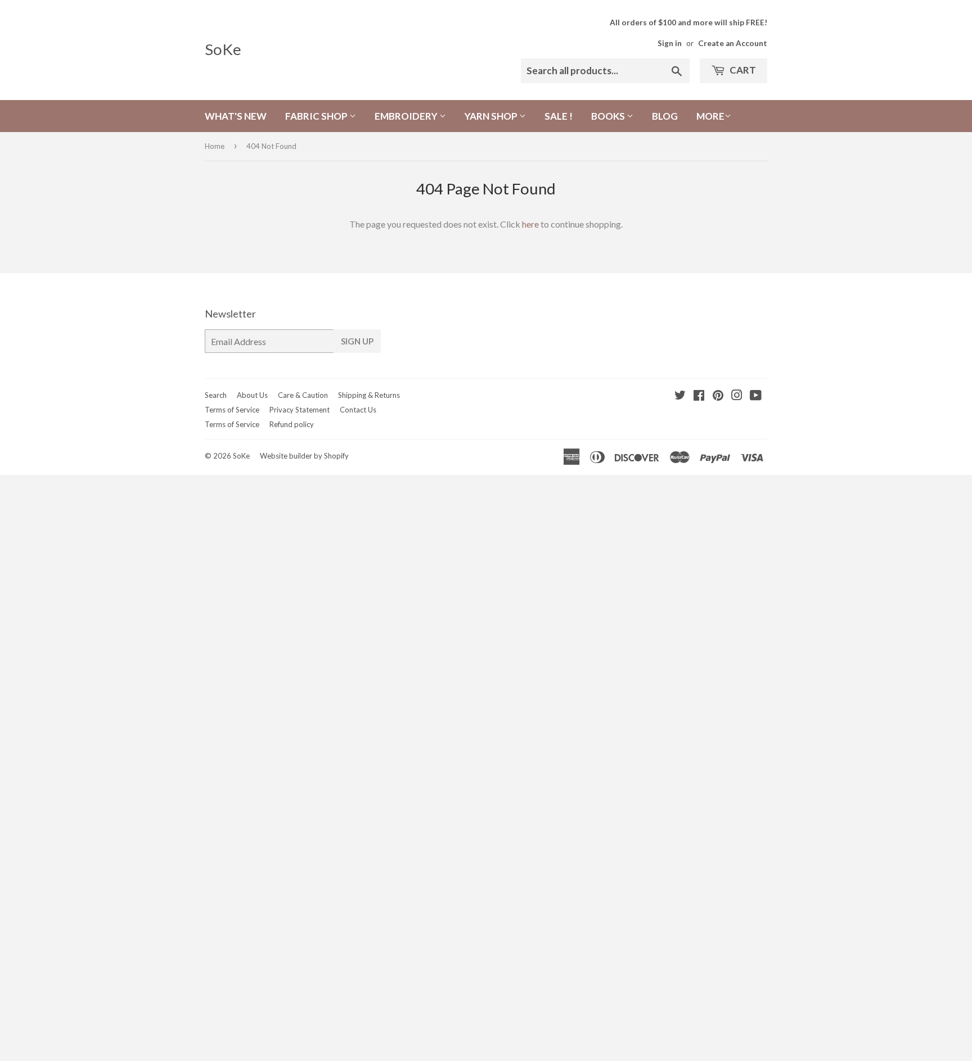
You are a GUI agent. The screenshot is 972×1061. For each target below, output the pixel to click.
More (710, 116)
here (530, 224)
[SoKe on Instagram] (736, 396)
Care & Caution (303, 395)
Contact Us (358, 409)
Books (609, 116)
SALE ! (558, 116)
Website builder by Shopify (304, 455)
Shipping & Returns (369, 395)
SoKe (223, 49)
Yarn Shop (492, 116)
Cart (742, 70)
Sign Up (357, 341)
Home (214, 146)
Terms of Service (232, 409)
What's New (236, 116)
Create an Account (732, 43)
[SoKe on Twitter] (680, 396)
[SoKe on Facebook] (699, 396)
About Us (252, 395)
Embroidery (407, 116)
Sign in (670, 43)
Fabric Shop (317, 116)
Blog (665, 116)
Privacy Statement (299, 409)
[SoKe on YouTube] (756, 396)
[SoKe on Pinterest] (718, 396)
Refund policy (291, 424)
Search (216, 395)
